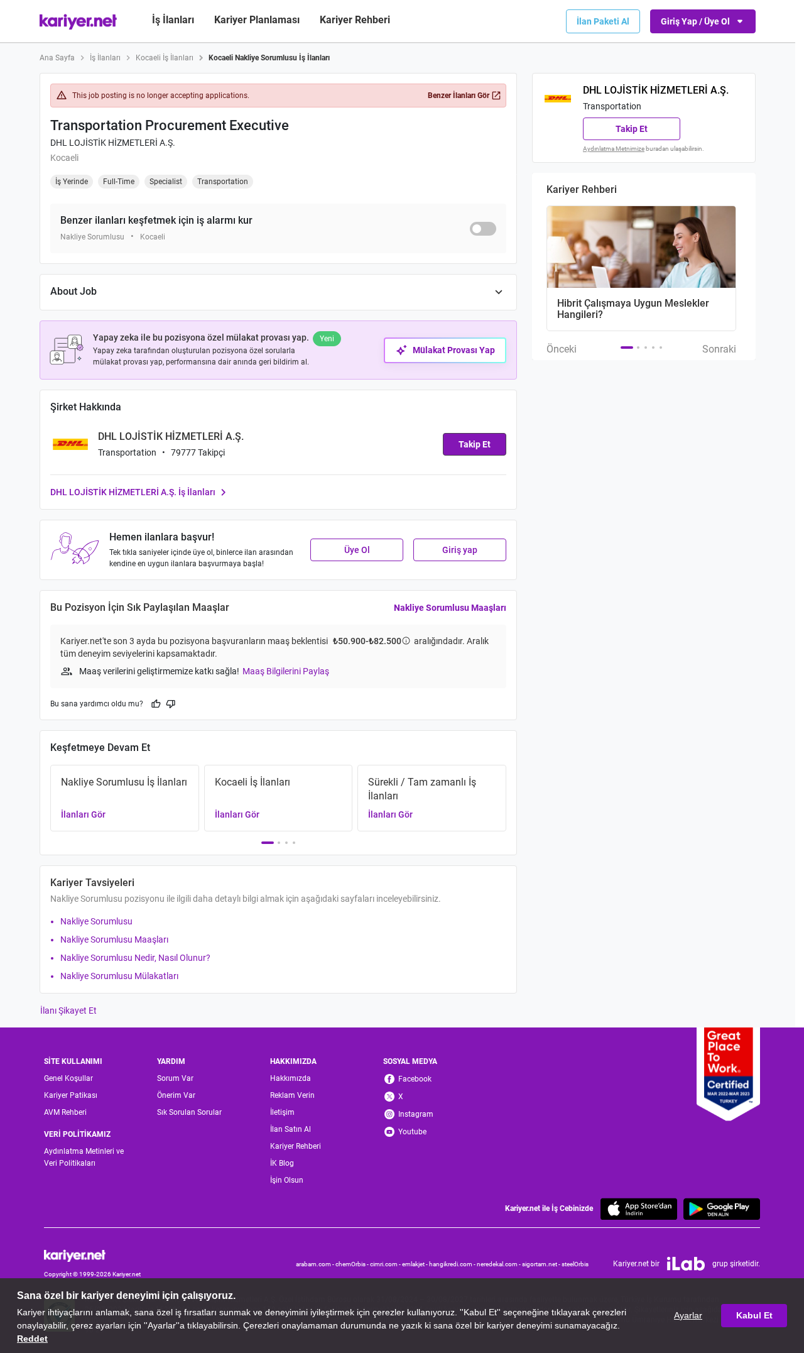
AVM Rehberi (65, 1112)
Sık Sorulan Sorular (189, 1112)
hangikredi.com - (453, 1264)
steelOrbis (575, 1264)
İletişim (282, 1112)
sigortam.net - (542, 1264)
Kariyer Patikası (70, 1095)
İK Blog (282, 1163)
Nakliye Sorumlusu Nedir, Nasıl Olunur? (135, 958)
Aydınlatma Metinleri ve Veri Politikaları (84, 1157)
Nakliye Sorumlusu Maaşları (450, 608)
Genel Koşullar (68, 1078)
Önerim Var (176, 1095)
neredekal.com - (499, 1264)
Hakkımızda (290, 1078)
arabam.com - (315, 1264)
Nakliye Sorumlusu (96, 921)
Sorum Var (175, 1078)
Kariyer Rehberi (295, 1146)
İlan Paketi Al (603, 21)
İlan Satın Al (290, 1129)
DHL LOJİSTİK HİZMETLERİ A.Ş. (112, 143)
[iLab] (686, 1264)
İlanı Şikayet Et (68, 1010)
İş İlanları (173, 20)
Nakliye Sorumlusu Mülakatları (119, 976)
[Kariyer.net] (92, 1254)
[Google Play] (721, 1209)
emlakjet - (415, 1264)
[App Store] (638, 1209)
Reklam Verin (292, 1095)
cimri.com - (386, 1264)
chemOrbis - (352, 1264)
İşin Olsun (286, 1180)
